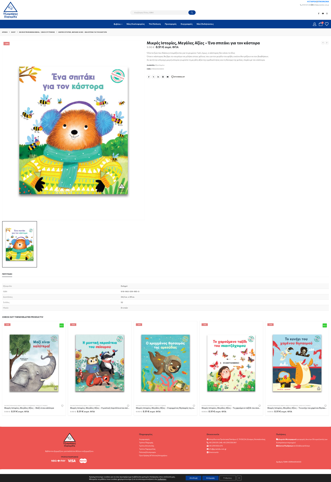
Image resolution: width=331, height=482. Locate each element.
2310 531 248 (306, 5)
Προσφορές (170, 24)
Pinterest (163, 77)
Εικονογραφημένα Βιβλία (13, 405)
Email (168, 77)
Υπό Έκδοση (155, 24)
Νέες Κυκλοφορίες (136, 24)
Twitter (154, 77)
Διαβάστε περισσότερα (256, 327)
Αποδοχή (193, 478)
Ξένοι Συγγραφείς (41, 405)
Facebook (319, 13)
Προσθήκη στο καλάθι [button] (59, 327)
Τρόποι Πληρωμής (146, 443)
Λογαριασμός (144, 439)
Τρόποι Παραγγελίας (147, 449)
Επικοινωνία (213, 452)
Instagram (327, 13)
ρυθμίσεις (162, 479)
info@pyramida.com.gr (321, 5)
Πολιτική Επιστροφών (147, 452)
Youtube (323, 13)
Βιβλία (117, 24)
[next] (327, 43)
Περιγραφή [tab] (7, 274)
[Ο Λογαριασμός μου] (315, 24)
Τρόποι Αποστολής (146, 446)
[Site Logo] (9, 9)
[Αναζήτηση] (192, 12)
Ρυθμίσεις (227, 478)
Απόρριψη (210, 478)
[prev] (323, 43)
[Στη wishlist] (62, 406)
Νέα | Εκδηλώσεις (205, 24)
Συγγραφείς (187, 24)
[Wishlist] (327, 24)
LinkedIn (158, 77)
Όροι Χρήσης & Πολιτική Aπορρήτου (153, 455)
